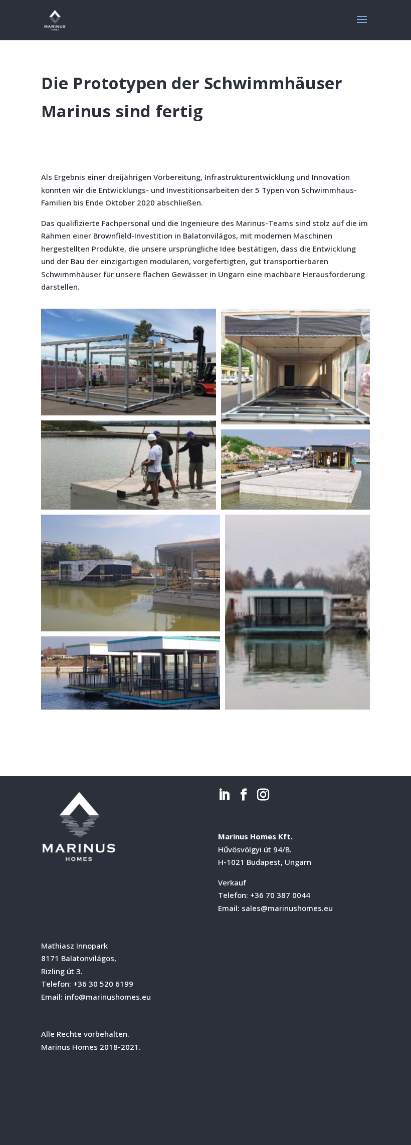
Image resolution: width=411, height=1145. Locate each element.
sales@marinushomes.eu (287, 908)
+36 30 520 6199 (103, 984)
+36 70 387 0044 (280, 895)
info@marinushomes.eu (108, 997)
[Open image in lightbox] (128, 362)
